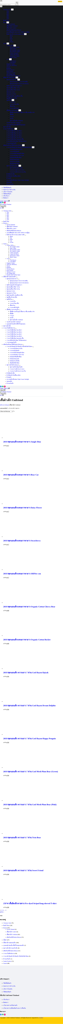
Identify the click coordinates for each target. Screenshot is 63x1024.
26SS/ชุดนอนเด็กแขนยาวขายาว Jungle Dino (22, 442)
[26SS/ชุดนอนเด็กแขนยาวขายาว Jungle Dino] (15, 437)
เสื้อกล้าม (12, 305)
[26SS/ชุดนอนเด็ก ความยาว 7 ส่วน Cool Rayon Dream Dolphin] (15, 701)
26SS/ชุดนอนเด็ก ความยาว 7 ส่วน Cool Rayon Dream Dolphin (29, 705)
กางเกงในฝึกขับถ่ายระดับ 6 (14, 336)
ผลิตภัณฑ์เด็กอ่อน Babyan (14, 230)
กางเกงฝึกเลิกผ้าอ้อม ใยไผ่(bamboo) (16, 340)
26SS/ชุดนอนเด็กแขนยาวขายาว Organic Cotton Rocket (26, 640)
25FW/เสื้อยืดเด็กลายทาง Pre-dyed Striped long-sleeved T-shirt (30, 903)
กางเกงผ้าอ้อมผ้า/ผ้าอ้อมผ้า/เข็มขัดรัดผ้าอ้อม (19, 346)
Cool (8, 258)
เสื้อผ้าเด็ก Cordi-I (11, 228)
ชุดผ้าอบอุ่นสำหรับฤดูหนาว (14, 285)
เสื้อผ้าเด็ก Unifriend (12, 226)
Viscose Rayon (10, 269)
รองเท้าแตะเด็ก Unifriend (14, 321)
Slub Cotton (13, 248)
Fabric (5, 244)
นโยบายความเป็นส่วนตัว (10, 1005)
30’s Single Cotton (14, 246)
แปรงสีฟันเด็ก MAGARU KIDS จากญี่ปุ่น (18, 232)
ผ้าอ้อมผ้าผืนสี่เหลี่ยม (16, 356)
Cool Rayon (13, 260)
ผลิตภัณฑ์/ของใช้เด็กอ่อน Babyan (12, 344)
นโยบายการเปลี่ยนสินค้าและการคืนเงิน (14, 1008)
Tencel (8, 266)
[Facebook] (1, 203)
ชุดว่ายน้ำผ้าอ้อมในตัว (16, 367)
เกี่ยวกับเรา (6, 195)
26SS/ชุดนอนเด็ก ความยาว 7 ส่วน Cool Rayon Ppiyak (25, 672)
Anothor (41, 1018)
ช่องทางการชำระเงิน (9, 189)
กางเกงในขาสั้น (14, 303)
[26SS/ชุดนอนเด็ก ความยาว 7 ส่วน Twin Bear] (15, 833)
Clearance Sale (7, 211)
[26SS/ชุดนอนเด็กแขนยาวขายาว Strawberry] (15, 536)
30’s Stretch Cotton (15, 251)
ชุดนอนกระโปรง (11, 293)
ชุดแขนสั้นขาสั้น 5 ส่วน (13, 289)
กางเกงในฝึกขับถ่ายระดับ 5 (14, 334)
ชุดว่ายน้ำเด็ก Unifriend (16, 319)
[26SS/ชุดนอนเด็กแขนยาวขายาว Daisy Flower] (15, 503)
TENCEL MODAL (12, 264)
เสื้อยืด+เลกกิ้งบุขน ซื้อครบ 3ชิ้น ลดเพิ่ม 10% (22, 311)
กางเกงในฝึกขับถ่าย (9, 328)
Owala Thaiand (11, 929)
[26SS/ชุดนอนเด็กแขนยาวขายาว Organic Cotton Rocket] (15, 635)
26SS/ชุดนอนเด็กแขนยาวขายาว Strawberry (22, 541)
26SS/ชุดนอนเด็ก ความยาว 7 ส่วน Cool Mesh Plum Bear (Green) (30, 771)
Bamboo (9, 267)
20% (8, 218)
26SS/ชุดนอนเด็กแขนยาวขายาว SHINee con (22, 574)
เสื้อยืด (11, 313)
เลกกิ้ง (11, 317)
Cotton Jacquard (14, 252)
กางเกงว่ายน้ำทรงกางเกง (17, 369)
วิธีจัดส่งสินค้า (7, 193)
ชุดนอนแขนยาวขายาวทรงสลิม (19, 280)
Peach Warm (10, 270)
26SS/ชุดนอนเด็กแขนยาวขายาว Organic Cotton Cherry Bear (29, 607)
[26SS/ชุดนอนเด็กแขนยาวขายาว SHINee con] (15, 569)
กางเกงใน (13, 301)
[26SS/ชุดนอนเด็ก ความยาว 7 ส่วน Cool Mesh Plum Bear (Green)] (15, 767)
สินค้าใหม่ (6, 221)
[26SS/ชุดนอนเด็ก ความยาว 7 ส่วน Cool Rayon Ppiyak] (15, 668)
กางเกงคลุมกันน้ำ (12, 342)
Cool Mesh (13, 261)
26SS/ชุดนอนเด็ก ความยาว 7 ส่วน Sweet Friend (23, 870)
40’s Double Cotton (15, 249)
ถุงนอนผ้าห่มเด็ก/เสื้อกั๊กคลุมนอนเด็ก (13, 945)
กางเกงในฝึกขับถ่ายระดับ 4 (14, 332)
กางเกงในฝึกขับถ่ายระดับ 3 (14, 330)
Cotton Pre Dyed (14, 254)
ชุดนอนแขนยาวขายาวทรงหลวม (19, 282)
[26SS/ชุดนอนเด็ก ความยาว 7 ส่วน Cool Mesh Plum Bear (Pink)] (15, 800)
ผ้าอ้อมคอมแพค (14, 358)
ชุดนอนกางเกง (11, 291)
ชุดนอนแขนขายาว (12, 278)
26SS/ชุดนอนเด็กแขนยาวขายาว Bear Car (21, 475)
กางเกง (12, 315)
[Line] (3, 203)
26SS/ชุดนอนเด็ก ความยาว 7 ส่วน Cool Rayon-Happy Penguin (29, 738)
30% (8, 216)
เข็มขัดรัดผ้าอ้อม (14, 363)
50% (8, 213)
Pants (11, 239)
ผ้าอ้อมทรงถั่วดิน (14, 360)
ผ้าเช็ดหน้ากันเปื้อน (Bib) (13, 375)
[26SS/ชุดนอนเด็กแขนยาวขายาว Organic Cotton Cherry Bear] (15, 602)
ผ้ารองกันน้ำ (10, 383)
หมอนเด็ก (9, 381)
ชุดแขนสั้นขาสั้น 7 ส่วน (13, 287)
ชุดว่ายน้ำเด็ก (7, 326)
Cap (11, 241)
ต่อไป (1, 912)
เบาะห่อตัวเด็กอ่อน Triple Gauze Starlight (18, 379)
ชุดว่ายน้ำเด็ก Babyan (13, 365)
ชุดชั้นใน (9, 299)
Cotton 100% (10, 245)
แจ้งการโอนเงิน (7, 191)
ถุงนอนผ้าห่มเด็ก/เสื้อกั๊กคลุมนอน (16, 324)
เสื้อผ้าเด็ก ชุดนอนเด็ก (9, 276)
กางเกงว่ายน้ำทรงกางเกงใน (18, 371)
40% (8, 215)
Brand (4, 223)
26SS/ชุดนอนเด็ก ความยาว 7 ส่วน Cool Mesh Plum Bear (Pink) (30, 804)
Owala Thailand (11, 224)
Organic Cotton (11, 263)
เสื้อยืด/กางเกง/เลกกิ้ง (12, 309)
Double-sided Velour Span (13, 275)
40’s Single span (11, 273)
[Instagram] (5, 203)
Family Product (7, 961)
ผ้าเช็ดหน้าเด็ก (11, 373)
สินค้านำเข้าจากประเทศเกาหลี (15, 234)
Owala (11, 242)
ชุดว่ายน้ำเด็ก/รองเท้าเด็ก (10, 948)
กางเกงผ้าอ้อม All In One (17, 354)
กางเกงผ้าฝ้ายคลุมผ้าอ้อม (17, 352)
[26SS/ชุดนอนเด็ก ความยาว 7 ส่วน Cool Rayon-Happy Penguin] (15, 734)
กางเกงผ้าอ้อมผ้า (14, 350)
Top (11, 238)
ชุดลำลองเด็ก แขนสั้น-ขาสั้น (15, 295)
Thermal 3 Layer (11, 272)
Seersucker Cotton (14, 255)
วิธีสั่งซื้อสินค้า (7, 187)
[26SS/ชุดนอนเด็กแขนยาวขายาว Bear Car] (15, 470)
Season (5, 963)
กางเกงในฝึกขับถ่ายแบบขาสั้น (15, 338)
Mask (11, 236)
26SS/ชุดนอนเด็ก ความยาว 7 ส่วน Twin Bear (22, 837)
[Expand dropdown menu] (12, 211)
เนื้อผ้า (5, 940)
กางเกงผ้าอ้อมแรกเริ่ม (16, 348)
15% (8, 219)
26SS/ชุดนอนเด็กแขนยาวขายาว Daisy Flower (22, 508)
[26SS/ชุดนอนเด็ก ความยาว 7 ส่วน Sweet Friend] (15, 866)
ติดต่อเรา (5, 198)
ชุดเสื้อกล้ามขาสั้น (12, 297)
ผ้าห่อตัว (9, 377)
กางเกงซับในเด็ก (14, 307)
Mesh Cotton (13, 257)
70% (8, 212)
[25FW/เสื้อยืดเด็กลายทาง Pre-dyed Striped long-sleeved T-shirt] (15, 899)
